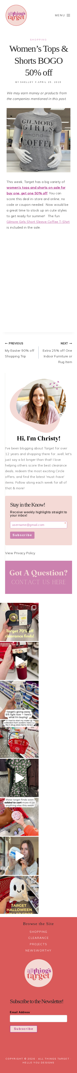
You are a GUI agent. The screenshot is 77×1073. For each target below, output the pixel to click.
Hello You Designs (38, 1062)
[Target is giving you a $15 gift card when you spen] (19, 700)
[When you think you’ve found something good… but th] (19, 778)
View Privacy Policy (20, 553)
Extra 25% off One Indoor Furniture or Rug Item (57, 353)
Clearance (38, 938)
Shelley (27, 82)
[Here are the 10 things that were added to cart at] (19, 817)
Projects (38, 944)
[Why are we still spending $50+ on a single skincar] (19, 856)
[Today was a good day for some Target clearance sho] (19, 622)
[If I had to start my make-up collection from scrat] (19, 739)
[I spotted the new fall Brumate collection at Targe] (19, 661)
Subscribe (22, 535)
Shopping (38, 39)
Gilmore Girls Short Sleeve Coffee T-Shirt (38, 222)
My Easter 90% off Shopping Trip (19, 350)
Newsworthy (38, 950)
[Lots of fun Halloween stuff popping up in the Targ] (19, 895)
